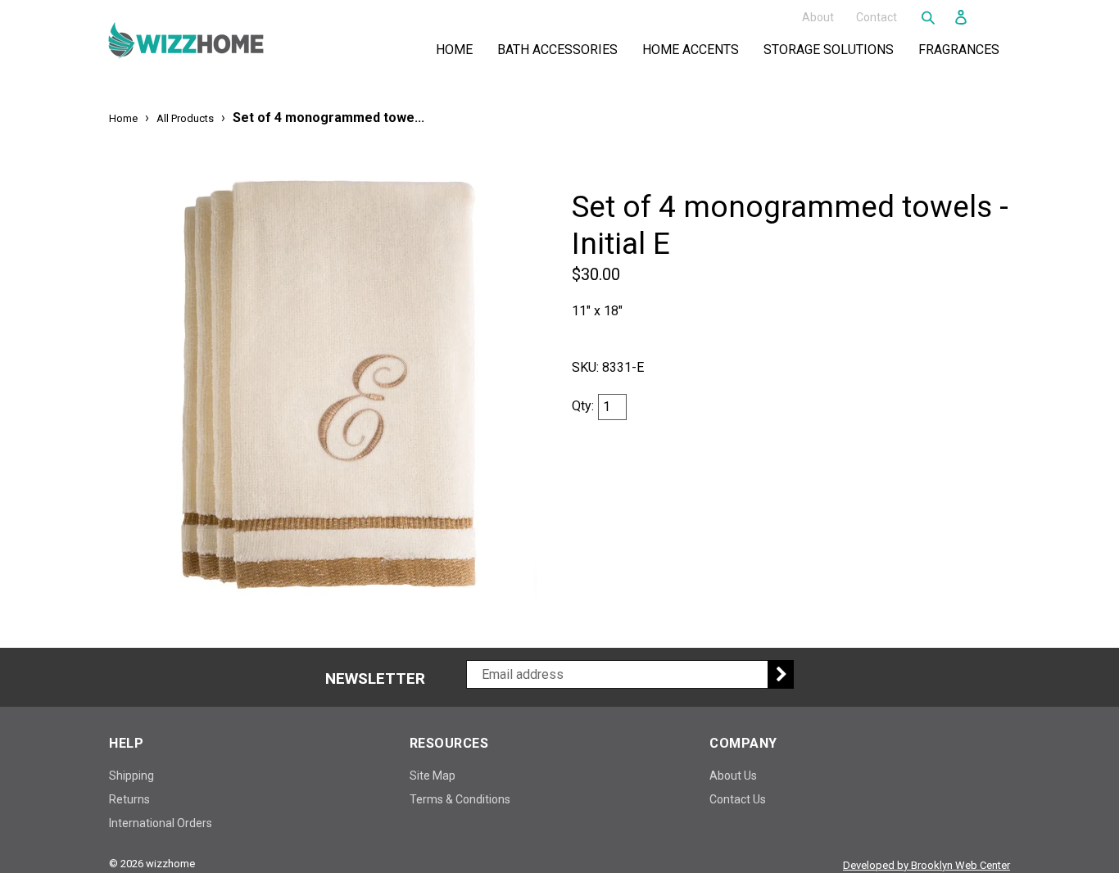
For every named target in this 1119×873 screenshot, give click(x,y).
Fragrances (962, 49)
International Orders (160, 823)
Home (454, 49)
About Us (733, 775)
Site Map (432, 775)
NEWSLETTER (375, 679)
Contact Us (737, 799)
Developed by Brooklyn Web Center (926, 865)
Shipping (131, 775)
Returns (129, 799)
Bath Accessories (560, 49)
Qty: (583, 406)
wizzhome (170, 863)
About (818, 16)
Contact (876, 16)
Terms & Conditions (460, 799)
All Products (185, 118)
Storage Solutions (831, 49)
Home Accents (693, 49)
